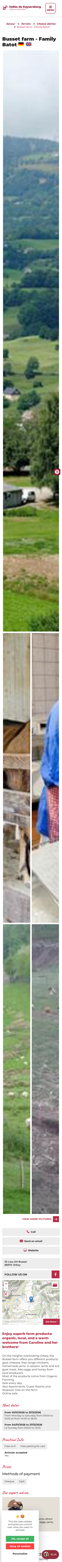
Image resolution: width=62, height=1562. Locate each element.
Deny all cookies (20, 1546)
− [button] (6, 1288)
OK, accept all (20, 1538)
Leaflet (56, 1311)
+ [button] (6, 1284)
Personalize (20, 1553)
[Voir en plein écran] (6, 1294)
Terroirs (26, 23)
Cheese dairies (46, 23)
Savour (10, 23)
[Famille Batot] (16, 777)
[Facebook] (55, 1274)
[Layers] (55, 1285)
